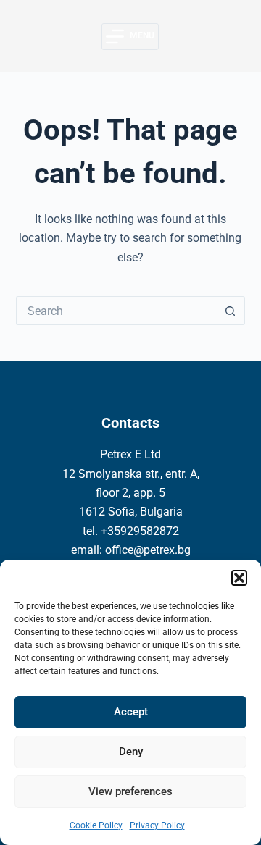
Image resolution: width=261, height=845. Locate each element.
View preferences (130, 791)
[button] (239, 578)
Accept (131, 711)
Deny (131, 751)
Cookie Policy (96, 825)
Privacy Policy (157, 825)
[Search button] (230, 310)
